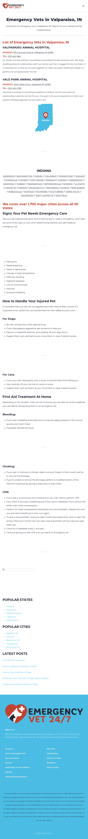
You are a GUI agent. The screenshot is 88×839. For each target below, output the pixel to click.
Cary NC (10, 637)
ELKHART (80, 176)
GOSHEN (62, 180)
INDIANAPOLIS (35, 184)
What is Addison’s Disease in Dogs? (20, 666)
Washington (12, 620)
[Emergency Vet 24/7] (13, 5)
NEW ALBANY (78, 188)
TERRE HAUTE (72, 191)
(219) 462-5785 (14, 88)
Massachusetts (13, 613)
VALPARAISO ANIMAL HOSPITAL (26, 47)
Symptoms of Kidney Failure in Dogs (20, 684)
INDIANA (44, 171)
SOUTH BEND (56, 191)
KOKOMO (68, 184)
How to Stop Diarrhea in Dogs (17, 672)
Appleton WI (12, 633)
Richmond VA (13, 647)
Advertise (51, 749)
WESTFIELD (61, 195)
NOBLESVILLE (15, 191)
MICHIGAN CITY (36, 188)
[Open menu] (83, 5)
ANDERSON (8, 176)
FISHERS (24, 180)
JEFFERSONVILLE (52, 184)
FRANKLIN (51, 180)
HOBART (21, 184)
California (11, 617)
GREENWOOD (76, 180)
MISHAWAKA (52, 188)
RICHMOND (42, 191)
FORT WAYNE (36, 180)
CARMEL (38, 176)
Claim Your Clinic (54, 758)
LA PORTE (80, 184)
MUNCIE (65, 188)
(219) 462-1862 (14, 56)
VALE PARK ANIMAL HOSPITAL (25, 79)
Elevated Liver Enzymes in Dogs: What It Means (26, 678)
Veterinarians (52, 753)
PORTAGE (29, 191)
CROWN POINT (66, 176)
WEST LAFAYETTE (44, 195)
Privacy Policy (53, 767)
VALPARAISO (27, 195)
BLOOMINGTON (24, 176)
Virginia (10, 606)
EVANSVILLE (11, 180)
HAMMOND (8, 184)
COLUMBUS (50, 176)
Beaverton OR (13, 640)
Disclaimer (51, 763)
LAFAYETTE (10, 188)
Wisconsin (11, 610)
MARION (22, 188)
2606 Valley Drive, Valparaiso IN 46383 (32, 84)
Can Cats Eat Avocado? (14, 660)
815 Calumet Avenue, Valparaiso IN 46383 (34, 52)
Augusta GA (12, 644)
